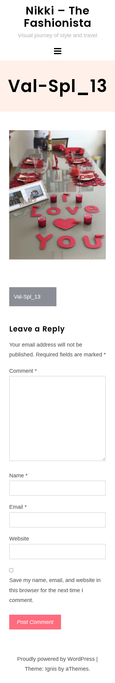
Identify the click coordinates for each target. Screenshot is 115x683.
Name (18, 475)
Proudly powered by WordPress (56, 659)
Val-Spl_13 (27, 297)
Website (19, 539)
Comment (23, 371)
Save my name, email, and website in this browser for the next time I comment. (55, 590)
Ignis (51, 669)
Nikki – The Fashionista (57, 17)
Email (18, 507)
